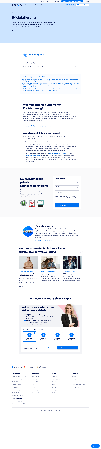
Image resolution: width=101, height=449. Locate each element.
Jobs (33, 387)
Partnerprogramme (36, 392)
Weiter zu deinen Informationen (68, 350)
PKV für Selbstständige (17, 384)
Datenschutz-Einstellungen (78, 384)
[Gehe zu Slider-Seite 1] (20, 288)
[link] (28, 272)
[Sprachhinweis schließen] (62, 1)
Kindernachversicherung (33, 155)
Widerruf (74, 395)
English (87, 1)
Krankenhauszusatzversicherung (20, 406)
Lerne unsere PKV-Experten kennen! (43, 242)
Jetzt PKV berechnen (62, 206)
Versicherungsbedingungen (78, 387)
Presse (33, 389)
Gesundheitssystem (57, 381)
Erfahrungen (35, 381)
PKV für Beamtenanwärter (18, 392)
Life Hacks (54, 389)
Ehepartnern (49, 85)
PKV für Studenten (16, 387)
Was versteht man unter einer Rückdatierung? (36, 66)
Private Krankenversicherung (19, 378)
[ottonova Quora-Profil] (59, 413)
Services (37, 4)
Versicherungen (29, 4)
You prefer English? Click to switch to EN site (72, 1)
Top (24, 100)
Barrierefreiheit (46, 1)
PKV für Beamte (16, 389)
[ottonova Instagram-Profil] (45, 413)
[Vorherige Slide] (78, 254)
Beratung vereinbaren (83, 4)
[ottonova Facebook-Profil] (55, 413)
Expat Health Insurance (17, 398)
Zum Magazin (55, 395)
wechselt (65, 142)
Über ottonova (35, 378)
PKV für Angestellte (17, 381)
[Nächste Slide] (81, 254)
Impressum (74, 378)
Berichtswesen (75, 392)
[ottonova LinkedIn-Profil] (41, 413)
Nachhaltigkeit (35, 384)
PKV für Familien (16, 395)
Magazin (52, 4)
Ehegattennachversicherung (58, 153)
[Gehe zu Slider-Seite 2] (22, 288)
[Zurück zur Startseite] (17, 5)
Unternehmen (44, 4)
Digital (53, 387)
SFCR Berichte (75, 389)
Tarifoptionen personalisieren (66, 202)
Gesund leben (55, 384)
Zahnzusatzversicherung (18, 403)
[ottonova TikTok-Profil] (48, 413)
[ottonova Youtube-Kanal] (52, 413)
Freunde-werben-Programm (39, 395)
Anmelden (56, 1)
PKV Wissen (55, 378)
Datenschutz (75, 381)
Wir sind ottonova (56, 392)
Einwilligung (46, 349)
